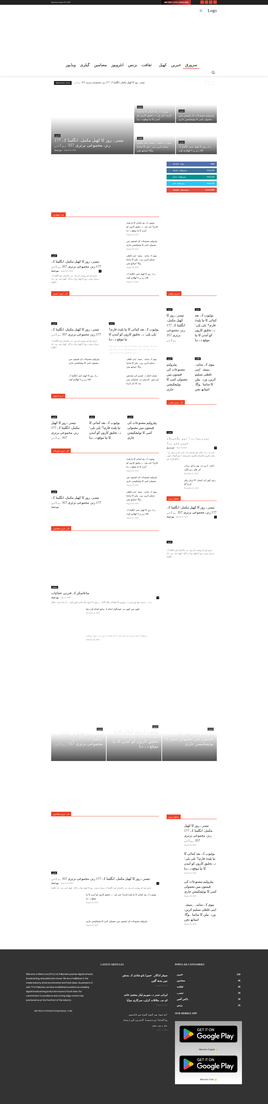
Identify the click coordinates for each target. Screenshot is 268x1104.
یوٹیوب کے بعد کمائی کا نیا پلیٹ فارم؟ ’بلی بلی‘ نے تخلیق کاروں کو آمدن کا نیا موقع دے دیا (142, 227)
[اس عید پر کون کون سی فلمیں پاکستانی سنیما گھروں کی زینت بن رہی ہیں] (108, 1017)
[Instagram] (206, 2)
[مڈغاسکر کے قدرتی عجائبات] (105, 562)
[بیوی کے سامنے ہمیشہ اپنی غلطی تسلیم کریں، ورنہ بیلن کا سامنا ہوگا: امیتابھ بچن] (154, 139)
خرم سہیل (170, 448)
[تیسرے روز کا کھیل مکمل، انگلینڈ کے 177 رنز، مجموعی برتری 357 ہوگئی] (92, 123)
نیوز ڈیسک (55, 271)
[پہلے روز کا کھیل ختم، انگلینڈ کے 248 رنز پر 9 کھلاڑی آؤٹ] (196, 139)
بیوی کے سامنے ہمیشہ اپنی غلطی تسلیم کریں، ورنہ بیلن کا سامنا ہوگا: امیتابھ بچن (141, 260)
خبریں (57, 135)
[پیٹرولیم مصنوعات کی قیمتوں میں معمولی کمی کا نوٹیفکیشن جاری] (196, 107)
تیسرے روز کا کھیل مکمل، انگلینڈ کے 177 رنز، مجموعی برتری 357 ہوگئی (109, 82)
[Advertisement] (112, 30)
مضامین (54, 587)
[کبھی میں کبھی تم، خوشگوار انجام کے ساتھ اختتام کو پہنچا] (67, 618)
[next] (212, 83)
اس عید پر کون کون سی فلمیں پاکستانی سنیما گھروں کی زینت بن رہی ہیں (145, 1020)
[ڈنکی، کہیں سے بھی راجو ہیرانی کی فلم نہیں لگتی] (174, 469)
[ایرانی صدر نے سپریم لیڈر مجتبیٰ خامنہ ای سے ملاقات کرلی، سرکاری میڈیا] (108, 997)
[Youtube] (215, 2)
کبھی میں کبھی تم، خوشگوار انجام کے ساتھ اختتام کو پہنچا (112, 609)
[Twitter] (210, 2)
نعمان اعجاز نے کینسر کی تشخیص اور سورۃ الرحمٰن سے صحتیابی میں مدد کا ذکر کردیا (142, 380)
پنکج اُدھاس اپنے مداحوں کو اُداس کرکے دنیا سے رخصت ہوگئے (116, 636)
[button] (213, 72)
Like (212, 164)
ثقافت (140, 138)
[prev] (207, 83)
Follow (211, 170)
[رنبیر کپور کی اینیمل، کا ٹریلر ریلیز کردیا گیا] (174, 483)
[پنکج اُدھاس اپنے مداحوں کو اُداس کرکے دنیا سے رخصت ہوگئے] (67, 645)
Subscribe (210, 190)
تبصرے (170, 432)
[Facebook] (202, 2)
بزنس (140, 107)
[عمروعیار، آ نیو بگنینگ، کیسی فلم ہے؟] (192, 421)
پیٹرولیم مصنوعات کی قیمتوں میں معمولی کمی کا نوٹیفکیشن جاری (116, 921)
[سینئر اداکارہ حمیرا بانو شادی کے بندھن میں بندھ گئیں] (108, 978)
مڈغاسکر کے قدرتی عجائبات (70, 593)
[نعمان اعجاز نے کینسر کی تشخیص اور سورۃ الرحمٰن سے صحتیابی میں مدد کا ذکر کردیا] (116, 379)
